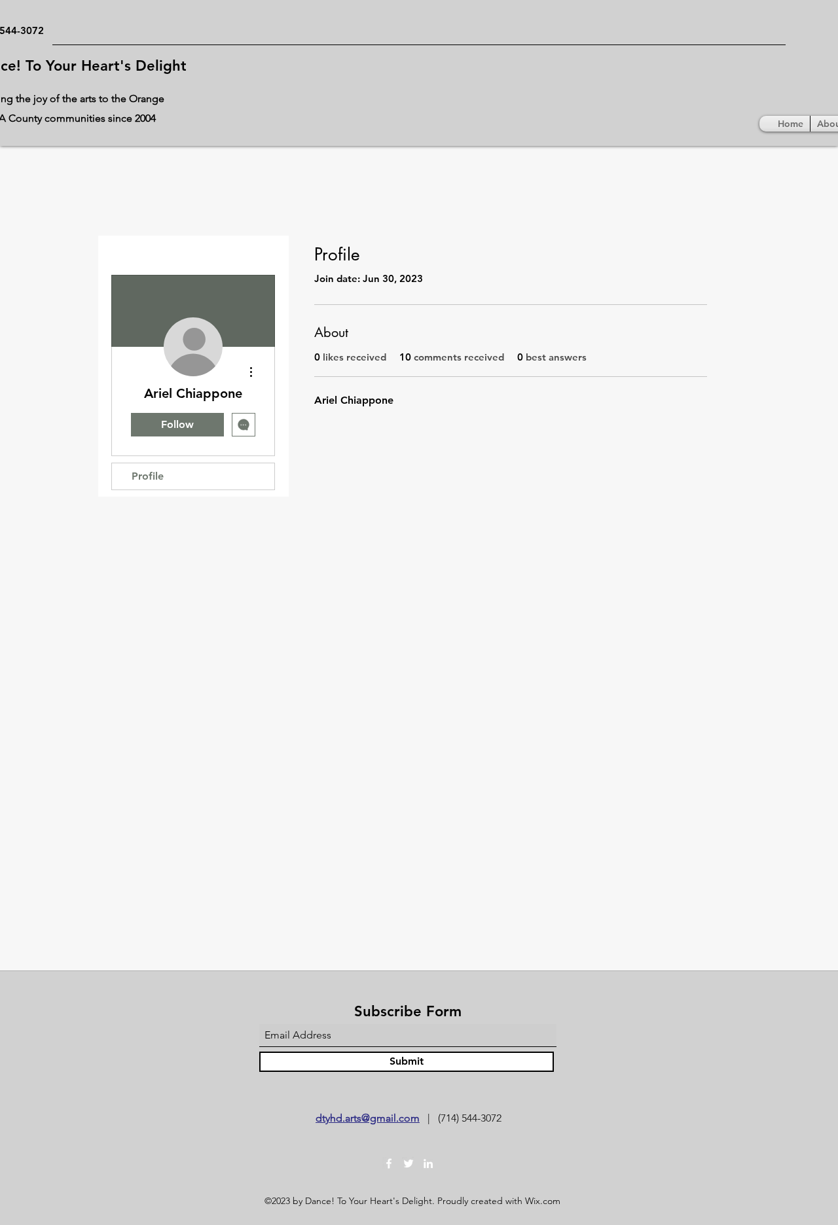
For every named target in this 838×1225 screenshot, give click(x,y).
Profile (148, 476)
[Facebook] (388, 1163)
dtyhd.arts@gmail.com (368, 1118)
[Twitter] (408, 1163)
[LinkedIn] (428, 1163)
